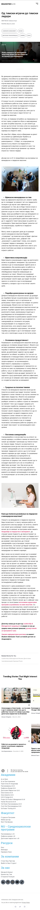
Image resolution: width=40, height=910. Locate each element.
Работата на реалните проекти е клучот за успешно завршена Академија (13, 746)
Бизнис (21, 30)
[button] (15, 907)
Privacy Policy (26, 902)
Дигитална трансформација (10, 35)
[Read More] (16, 695)
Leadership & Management (9, 30)
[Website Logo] (8, 4)
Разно (29, 35)
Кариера (22, 35)
